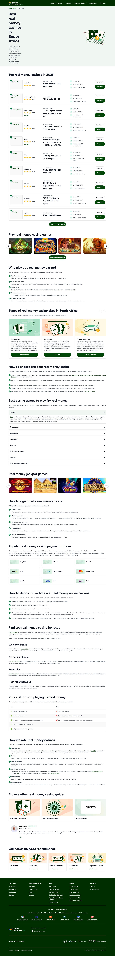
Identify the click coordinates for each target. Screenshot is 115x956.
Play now (99, 86)
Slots (11, 417)
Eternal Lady (52, 886)
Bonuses (68, 3)
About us (11, 950)
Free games (92, 3)
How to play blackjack (76, 900)
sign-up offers (24, 649)
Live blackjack (13, 886)
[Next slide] (106, 245)
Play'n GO (31, 895)
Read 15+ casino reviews (57, 224)
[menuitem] (57, 3)
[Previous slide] (8, 245)
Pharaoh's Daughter (54, 889)
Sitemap (92, 886)
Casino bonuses (13, 632)
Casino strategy (74, 886)
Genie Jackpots (53, 902)
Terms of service (94, 889)
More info (99, 82)
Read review (26, 115)
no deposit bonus (14, 661)
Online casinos (12, 8)
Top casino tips (74, 889)
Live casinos (57, 354)
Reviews (102, 3)
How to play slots (74, 892)
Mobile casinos (24, 354)
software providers (97, 771)
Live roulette (12, 889)
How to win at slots (75, 895)
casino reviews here (89, 391)
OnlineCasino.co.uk (36, 919)
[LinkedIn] (20, 837)
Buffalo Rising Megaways (56, 895)
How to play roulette (75, 898)
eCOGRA (93, 751)
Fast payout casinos (91, 354)
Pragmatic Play (55, 773)
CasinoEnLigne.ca (92, 919)
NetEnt (19, 773)
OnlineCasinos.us (78, 919)
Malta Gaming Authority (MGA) (80, 375)
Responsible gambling (26, 950)
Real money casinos (56, 3)
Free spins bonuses (14, 673)
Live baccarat (12, 892)
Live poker (11, 895)
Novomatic (32, 886)
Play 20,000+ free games (57, 257)
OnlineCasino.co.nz (22, 919)
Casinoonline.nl (50, 919)
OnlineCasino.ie (64, 919)
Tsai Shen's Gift (53, 892)
